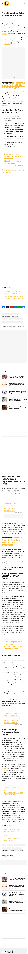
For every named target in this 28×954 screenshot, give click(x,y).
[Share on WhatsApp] (19, 307)
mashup (9, 847)
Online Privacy (5, 850)
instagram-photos (12, 321)
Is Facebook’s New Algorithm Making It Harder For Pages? (13, 85)
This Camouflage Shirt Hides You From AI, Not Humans (18, 399)
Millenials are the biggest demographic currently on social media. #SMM (13, 506)
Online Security (13, 850)
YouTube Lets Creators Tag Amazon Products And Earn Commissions (16, 384)
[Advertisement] (14, 63)
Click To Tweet (18, 165)
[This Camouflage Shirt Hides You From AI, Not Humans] (4, 399)
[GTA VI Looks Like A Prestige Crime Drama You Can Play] (4, 377)
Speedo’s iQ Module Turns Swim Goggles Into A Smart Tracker (17, 392)
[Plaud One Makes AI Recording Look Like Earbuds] (4, 407)
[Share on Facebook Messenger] (23, 307)
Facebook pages (15, 316)
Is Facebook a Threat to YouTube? (14, 296)
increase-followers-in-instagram (16, 319)
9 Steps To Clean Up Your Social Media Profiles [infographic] (12, 541)
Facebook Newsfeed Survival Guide (14, 298)
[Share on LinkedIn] (15, 307)
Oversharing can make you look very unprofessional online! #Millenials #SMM (13, 645)
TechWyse (17, 92)
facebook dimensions (6, 316)
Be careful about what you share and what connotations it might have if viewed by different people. (13, 718)
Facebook (4, 22)
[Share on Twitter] (7, 307)
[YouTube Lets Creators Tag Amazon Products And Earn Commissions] (4, 384)
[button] (2, 3)
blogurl (3, 845)
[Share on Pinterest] (11, 307)
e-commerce (10, 845)
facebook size (5, 319)
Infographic (4, 321)
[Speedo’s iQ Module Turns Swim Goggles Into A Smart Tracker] (4, 392)
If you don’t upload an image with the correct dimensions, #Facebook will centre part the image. (13, 158)
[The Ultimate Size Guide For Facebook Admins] (13, 226)
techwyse (20, 321)
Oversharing (20, 850)
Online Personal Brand (17, 847)
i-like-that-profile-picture (19, 845)
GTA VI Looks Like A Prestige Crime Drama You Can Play (17, 376)
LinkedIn (5, 768)
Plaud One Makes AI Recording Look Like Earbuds (17, 407)
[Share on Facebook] (3, 307)
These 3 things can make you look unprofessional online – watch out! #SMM (13, 791)
